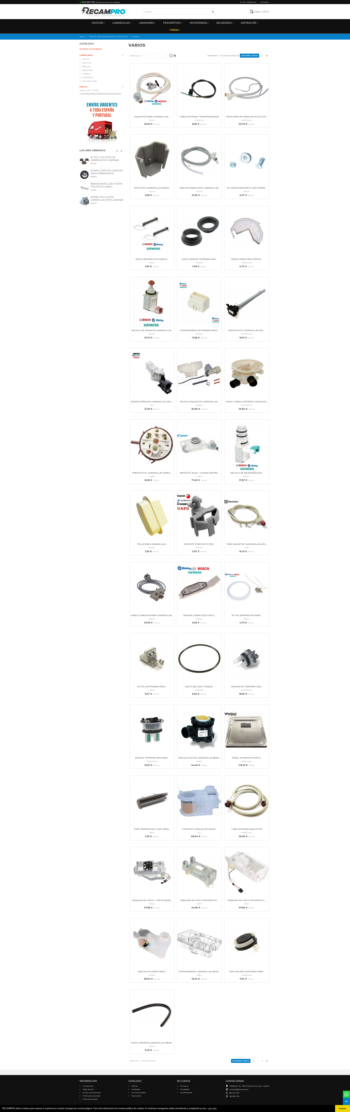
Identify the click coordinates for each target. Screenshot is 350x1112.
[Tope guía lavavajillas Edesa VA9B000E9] (152, 160)
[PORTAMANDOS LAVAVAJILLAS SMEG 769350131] (199, 943)
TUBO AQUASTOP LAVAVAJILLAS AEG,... (246, 544)
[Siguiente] (267, 56)
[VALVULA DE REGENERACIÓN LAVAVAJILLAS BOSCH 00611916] (246, 445)
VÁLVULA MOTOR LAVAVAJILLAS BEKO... (199, 758)
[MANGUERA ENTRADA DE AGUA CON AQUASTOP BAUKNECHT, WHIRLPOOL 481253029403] (246, 88)
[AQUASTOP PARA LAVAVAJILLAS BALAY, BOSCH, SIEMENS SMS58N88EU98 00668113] (152, 88)
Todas (174, 30)
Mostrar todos (249, 56)
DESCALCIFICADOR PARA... (152, 971)
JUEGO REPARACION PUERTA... (152, 259)
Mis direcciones (186, 1093)
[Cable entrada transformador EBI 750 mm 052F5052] (199, 88)
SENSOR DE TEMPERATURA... (246, 686)
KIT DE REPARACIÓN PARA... (247, 615)
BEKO (87, 67)
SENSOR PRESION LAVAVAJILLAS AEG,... (152, 401)
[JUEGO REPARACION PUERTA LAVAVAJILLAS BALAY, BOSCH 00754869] (152, 231)
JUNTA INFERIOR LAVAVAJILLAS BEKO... (152, 1043)
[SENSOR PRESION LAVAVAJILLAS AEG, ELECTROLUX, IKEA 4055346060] (152, 373)
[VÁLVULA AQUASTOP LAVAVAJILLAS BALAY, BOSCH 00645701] (199, 373)
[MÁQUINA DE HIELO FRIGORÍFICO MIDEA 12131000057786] (199, 872)
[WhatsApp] (346, 1094)
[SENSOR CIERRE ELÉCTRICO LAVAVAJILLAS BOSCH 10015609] (199, 587)
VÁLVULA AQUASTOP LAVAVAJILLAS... (199, 401)
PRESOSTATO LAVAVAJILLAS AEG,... (246, 330)
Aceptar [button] (342, 1108)
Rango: (82, 90)
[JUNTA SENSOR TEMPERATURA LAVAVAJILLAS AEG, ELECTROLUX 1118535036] (199, 231)
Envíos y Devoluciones (91, 1093)
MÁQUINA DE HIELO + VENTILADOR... (152, 900)
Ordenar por (135, 56)
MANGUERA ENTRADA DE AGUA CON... (246, 116)
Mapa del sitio (88, 1089)
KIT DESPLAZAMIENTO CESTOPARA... (247, 188)
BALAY (87, 63)
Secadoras (224, 23)
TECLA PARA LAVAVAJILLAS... (152, 544)
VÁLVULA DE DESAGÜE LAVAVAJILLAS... (152, 330)
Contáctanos (87, 1086)
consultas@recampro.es (238, 1089)
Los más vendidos (92, 150)
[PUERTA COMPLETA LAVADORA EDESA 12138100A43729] (84, 174)
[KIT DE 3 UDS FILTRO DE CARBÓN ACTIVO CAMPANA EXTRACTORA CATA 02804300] (84, 161)
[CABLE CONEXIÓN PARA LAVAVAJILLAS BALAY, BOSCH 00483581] (152, 587)
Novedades (135, 1089)
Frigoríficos (171, 23)
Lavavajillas (121, 23)
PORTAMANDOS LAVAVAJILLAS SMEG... (199, 971)
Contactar (264, 2)
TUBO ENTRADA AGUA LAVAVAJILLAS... (199, 188)
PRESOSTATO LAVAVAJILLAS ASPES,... (152, 473)
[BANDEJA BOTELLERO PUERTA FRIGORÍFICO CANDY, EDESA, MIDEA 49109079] (84, 187)
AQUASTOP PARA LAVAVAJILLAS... (152, 116)
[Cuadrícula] (171, 55)
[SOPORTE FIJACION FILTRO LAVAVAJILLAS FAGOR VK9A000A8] (199, 516)
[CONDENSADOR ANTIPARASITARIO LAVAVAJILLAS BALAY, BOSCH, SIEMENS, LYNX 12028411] (199, 302)
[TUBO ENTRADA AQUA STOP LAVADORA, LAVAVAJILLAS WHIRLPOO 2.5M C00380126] (246, 801)
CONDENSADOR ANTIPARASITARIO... (199, 330)
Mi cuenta (184, 1086)
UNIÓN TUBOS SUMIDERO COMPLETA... (247, 401)
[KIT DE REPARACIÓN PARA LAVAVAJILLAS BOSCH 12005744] (246, 587)
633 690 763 (88, 2)
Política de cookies (89, 1099)
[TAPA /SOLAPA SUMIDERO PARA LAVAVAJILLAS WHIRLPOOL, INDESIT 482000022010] (246, 943)
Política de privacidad (91, 1096)
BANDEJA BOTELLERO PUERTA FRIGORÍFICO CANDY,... (106, 185)
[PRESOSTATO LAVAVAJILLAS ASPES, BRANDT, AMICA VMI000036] (152, 445)
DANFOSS (88, 77)
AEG (86, 59)
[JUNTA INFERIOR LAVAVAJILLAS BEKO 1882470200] (152, 1014)
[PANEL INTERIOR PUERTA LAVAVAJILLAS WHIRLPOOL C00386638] (246, 729)
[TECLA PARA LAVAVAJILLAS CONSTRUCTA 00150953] (152, 516)
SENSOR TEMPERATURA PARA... (152, 758)
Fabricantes (136, 1096)
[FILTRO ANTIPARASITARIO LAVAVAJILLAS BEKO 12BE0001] (152, 658)
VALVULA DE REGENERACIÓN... (246, 473)
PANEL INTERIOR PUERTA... (247, 758)
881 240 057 (234, 1093)
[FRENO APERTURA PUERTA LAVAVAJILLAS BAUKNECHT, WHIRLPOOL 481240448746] (246, 231)
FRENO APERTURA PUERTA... (246, 259)
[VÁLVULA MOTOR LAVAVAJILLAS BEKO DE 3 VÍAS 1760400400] (199, 729)
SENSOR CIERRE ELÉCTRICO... (199, 615)
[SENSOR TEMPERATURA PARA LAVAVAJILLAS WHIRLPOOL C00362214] (152, 729)
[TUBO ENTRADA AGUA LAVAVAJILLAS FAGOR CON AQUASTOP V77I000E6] (199, 160)
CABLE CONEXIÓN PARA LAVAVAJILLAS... (152, 615)
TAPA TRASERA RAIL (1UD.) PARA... (152, 829)
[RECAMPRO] (103, 11)
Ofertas (134, 1086)
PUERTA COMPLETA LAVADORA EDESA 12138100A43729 (107, 172)
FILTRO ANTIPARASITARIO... (152, 686)
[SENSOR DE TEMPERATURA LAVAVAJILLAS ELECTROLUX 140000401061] (246, 658)
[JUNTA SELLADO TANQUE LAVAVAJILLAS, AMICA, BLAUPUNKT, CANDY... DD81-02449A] (199, 658)
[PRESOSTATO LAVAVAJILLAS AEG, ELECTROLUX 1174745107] (246, 302)
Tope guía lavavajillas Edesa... (152, 188)
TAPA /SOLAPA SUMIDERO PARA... (247, 971)
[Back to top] (346, 1101)
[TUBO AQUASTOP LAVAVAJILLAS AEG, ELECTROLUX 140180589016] (246, 516)
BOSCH (87, 70)
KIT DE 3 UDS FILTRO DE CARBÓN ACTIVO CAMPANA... (105, 158)
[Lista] (174, 55)
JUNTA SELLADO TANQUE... (199, 686)
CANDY (87, 74)
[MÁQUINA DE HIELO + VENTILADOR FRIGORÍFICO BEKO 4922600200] (152, 872)
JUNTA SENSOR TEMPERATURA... (199, 259)
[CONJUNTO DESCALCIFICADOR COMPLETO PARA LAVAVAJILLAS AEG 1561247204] (199, 801)
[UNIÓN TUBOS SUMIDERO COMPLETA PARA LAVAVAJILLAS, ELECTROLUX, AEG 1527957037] (246, 373)
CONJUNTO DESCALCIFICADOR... (199, 829)
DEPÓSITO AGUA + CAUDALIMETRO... (199, 473)
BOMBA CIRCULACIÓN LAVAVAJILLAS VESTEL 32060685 (107, 198)
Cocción (97, 23)
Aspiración (248, 23)
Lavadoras (146, 23)
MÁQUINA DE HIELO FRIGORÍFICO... (199, 900)
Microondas (198, 23)
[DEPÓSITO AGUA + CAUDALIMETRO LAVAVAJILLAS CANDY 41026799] (199, 445)
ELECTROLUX (90, 81)
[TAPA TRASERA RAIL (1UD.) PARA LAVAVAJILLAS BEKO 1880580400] (152, 801)
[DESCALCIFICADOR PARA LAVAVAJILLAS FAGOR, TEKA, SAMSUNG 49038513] (152, 943)
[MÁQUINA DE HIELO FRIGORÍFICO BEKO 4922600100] (246, 872)
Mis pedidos (184, 1089)
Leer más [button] (212, 1108)
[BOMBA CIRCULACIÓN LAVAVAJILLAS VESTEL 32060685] (84, 201)
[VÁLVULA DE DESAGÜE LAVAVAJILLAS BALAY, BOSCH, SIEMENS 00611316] (152, 302)
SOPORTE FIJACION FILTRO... (199, 544)
